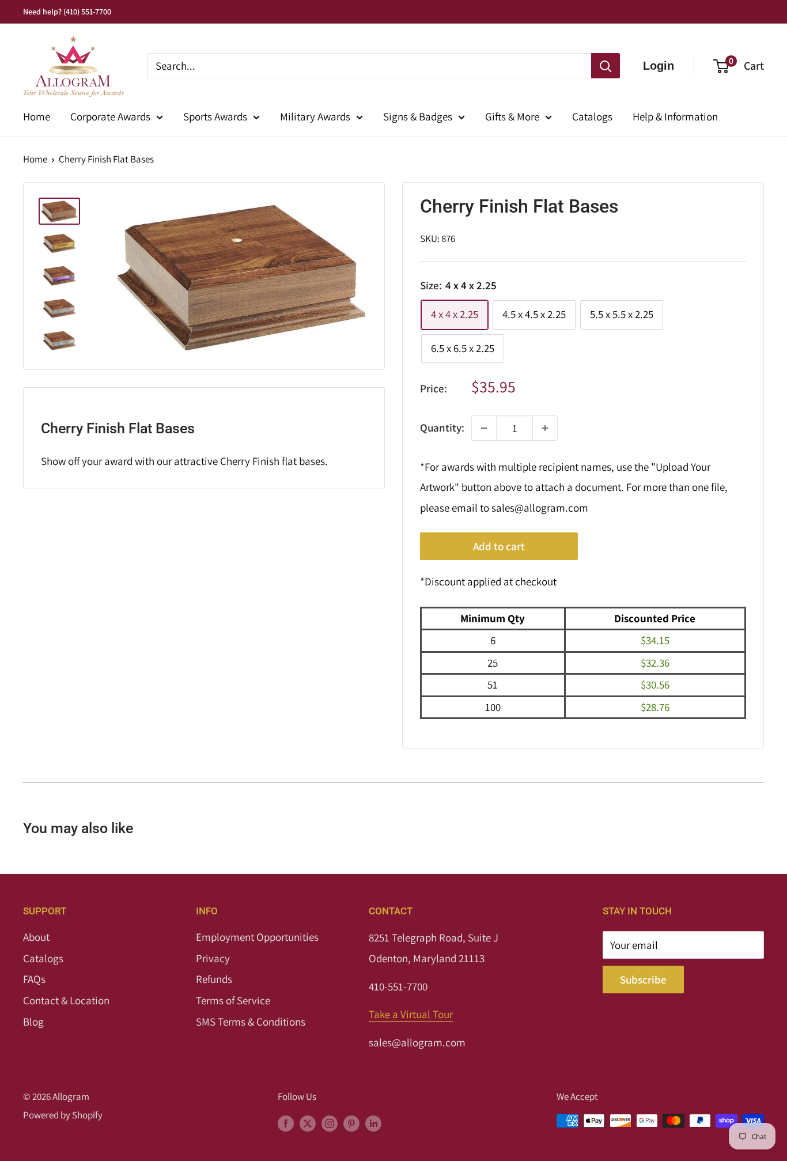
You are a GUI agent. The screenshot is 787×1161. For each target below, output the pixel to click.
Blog (33, 1021)
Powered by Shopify (63, 1115)
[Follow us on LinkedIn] (373, 1123)
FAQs (34, 979)
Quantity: (442, 427)
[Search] (605, 65)
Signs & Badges (417, 116)
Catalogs (592, 116)
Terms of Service (233, 1000)
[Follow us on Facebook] (286, 1123)
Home (36, 116)
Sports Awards (215, 116)
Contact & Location (66, 1000)
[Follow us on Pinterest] (351, 1123)
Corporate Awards (110, 116)
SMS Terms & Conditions (250, 1021)
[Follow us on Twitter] (308, 1123)
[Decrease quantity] (484, 428)
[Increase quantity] (545, 428)
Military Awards (315, 116)
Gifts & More (512, 116)
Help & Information (675, 116)
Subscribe (643, 979)
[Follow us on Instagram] (329, 1123)
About (36, 937)
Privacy (213, 958)
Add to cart (499, 546)
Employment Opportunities (257, 937)
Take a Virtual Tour (411, 1014)
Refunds (214, 979)
